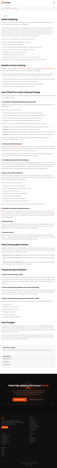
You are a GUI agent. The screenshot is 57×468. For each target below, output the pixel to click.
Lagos (2, 450)
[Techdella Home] (5, 2)
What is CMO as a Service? (35, 399)
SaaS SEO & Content (33, 424)
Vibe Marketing (4, 438)
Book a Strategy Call (20, 399)
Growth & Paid (32, 430)
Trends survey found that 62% (24, 68)
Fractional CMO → (7, 364)
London (3, 454)
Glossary (7, 8)
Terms (30, 465)
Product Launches (33, 428)
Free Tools (3, 444)
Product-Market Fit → (8, 358)
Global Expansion (5, 440)
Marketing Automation (34, 426)
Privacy (26, 465)
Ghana (2, 456)
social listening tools (49, 68)
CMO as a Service (32, 420)
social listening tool (16, 146)
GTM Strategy (32, 422)
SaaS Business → (6, 361)
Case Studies (32, 438)
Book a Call (5, 427)
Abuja (2, 452)
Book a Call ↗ (32, 441)
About (30, 436)
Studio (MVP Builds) (5, 436)
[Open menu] (54, 2)
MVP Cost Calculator (5, 442)
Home (2, 8)
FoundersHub (32, 440)
